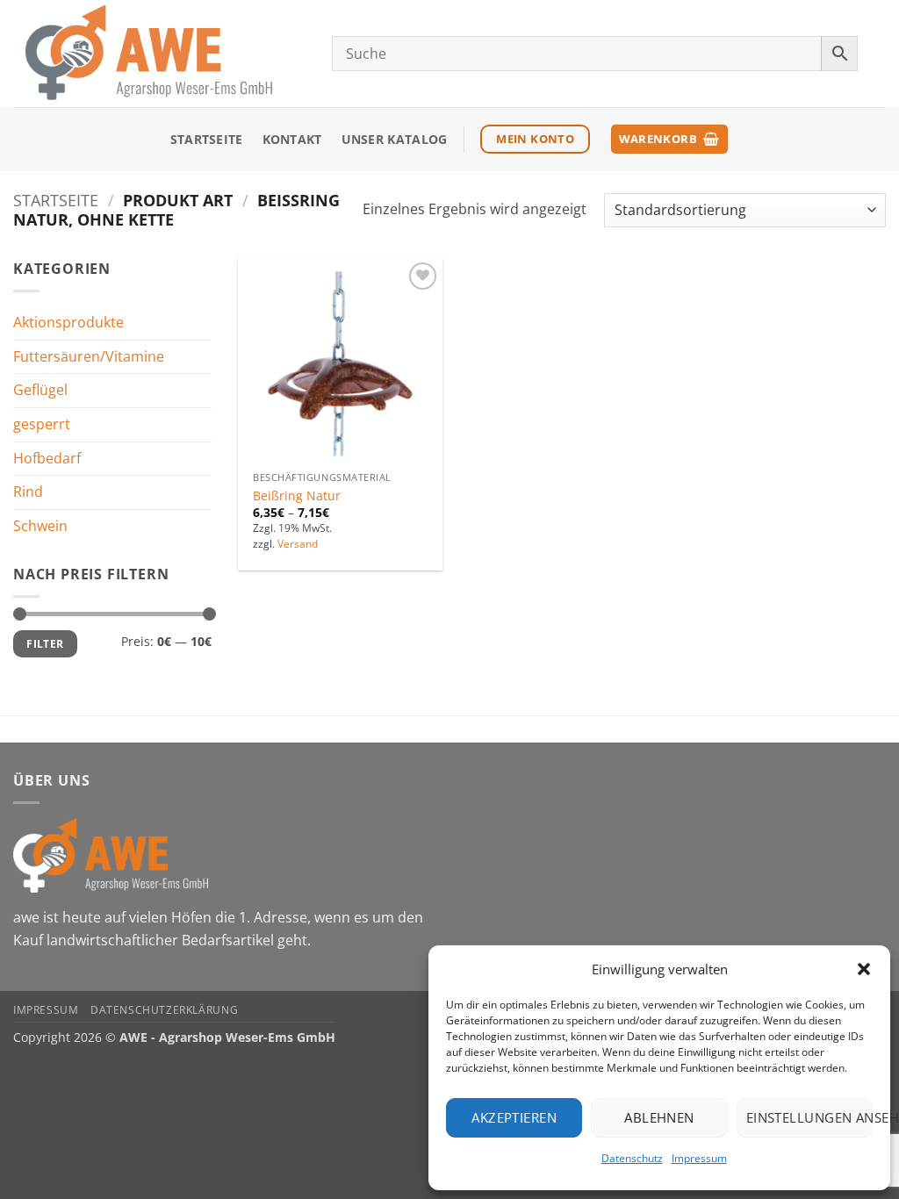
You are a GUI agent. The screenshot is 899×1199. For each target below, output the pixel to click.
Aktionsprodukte (68, 322)
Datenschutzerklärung (164, 1009)
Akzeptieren (514, 1117)
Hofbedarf (47, 457)
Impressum (699, 1158)
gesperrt (41, 424)
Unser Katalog (395, 139)
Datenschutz (632, 1158)
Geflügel (40, 389)
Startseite (206, 139)
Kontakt (292, 139)
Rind (28, 491)
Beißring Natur (297, 496)
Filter (44, 643)
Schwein (40, 525)
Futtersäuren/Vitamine (88, 356)
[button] (864, 969)
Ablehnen (659, 1117)
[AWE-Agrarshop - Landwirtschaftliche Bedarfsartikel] (159, 53)
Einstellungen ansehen (809, 1117)
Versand (297, 544)
